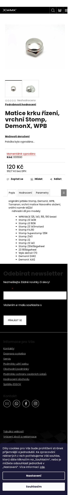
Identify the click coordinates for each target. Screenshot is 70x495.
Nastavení (33, 476)
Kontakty (8, 348)
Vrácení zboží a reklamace (20, 436)
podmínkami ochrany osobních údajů (30, 307)
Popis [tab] (12, 192)
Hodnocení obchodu (16, 379)
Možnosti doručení (17, 136)
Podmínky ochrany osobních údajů (24, 374)
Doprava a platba (14, 353)
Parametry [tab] (42, 192)
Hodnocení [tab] (25, 192)
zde (42, 467)
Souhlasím (34, 487)
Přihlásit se (15, 320)
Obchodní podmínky (16, 369)
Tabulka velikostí (13, 431)
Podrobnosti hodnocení (20, 104)
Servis (7, 358)
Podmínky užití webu (16, 364)
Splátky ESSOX (12, 384)
